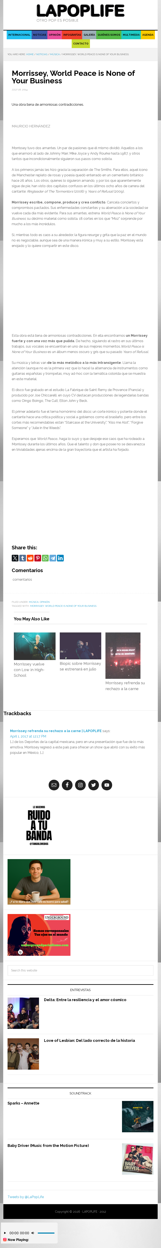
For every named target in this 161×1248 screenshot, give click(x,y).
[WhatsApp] (45, 558)
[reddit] (30, 558)
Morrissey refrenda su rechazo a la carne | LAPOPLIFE (56, 731)
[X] (15, 558)
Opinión (45, 602)
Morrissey (37, 605)
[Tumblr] (22, 558)
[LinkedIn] (60, 558)
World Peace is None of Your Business (70, 605)
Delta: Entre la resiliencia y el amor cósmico (85, 1000)
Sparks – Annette (23, 1103)
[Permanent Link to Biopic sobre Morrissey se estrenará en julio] (80, 635)
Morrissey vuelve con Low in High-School (29, 670)
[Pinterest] (37, 558)
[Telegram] (52, 558)
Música (34, 602)
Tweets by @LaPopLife (26, 1197)
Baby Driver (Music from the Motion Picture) (48, 1145)
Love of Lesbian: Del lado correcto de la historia (89, 1040)
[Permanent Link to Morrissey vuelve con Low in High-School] (34, 635)
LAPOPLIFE (80, 13)
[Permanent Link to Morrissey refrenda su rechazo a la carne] (122, 635)
